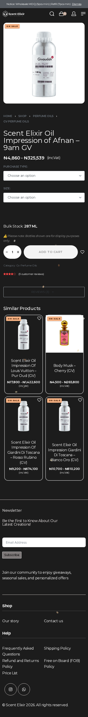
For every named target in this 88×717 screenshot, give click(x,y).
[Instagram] (11, 689)
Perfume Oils (43, 116)
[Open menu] (83, 13)
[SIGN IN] (73, 13)
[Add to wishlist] (82, 252)
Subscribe (11, 555)
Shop (22, 116)
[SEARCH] (51, 13)
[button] (44, 292)
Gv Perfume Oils (16, 121)
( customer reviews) (31, 274)
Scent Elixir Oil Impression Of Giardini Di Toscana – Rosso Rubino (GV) (23, 452)
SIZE (6, 188)
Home (7, 116)
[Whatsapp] (24, 689)
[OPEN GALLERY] (44, 63)
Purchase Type (15, 166)
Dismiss (76, 4)
